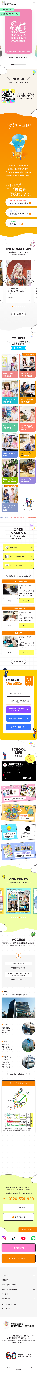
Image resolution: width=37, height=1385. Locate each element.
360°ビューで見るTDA (17, 1074)
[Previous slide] (5, 280)
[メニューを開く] (34, 3)
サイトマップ (6, 1309)
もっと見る (17, 314)
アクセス (5, 1294)
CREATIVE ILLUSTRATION (24, 517)
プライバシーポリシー (9, 1304)
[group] (18, 36)
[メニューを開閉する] (34, 1275)
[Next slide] (31, 280)
